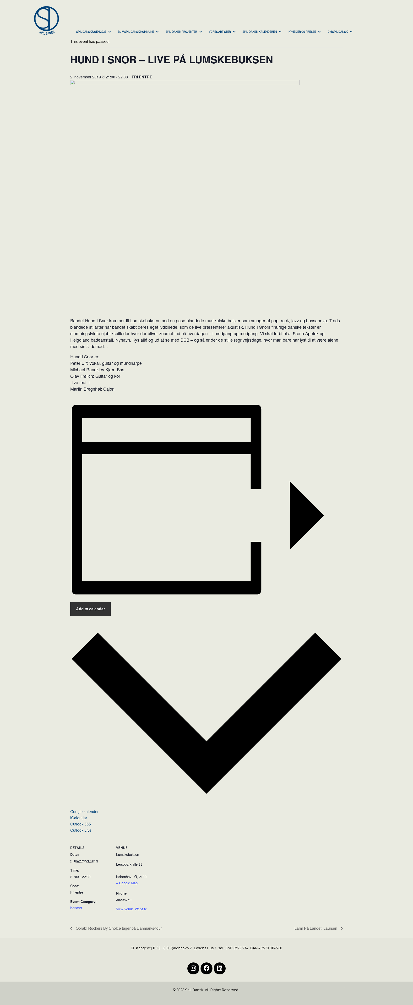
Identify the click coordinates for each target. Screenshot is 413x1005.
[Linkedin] (220, 968)
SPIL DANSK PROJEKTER (181, 31)
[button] (93, 32)
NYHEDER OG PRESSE (302, 31)
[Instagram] (193, 968)
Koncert (76, 907)
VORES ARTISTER (220, 31)
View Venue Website (131, 909)
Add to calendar (90, 609)
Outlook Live (81, 830)
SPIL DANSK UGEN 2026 (91, 31)
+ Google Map (127, 882)
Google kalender (84, 812)
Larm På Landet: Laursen (316, 928)
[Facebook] (206, 968)
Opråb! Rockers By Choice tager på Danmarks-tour (118, 928)
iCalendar (78, 818)
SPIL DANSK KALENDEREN (260, 31)
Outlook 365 (80, 824)
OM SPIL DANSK (338, 31)
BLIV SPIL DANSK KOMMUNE (136, 31)
